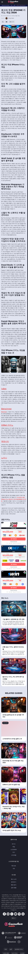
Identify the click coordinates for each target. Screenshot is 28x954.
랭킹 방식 (13, 885)
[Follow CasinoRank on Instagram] (8, 914)
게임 (13, 847)
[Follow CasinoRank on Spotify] (19, 914)
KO (13, 918)
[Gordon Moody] (18, 937)
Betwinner (6, 409)
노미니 (4, 458)
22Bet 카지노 (7, 425)
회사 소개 (13, 879)
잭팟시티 (5, 441)
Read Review (13, 541)
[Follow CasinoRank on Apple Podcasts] (23, 914)
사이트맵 (13, 855)
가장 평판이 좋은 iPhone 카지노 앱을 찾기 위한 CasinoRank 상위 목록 (13, 499)
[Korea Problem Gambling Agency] (8, 937)
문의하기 (13, 882)
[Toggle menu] (2, 2)
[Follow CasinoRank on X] (11, 914)
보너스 (14, 844)
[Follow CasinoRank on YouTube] (15, 914)
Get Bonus (14, 539)
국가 (13, 852)
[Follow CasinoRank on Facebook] (4, 914)
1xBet (4, 389)
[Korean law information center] (22, 933)
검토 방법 (13, 887)
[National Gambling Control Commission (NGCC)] (9, 933)
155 (14, 868)
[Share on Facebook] (6, 22)
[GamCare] (11, 942)
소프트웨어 (14, 849)
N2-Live (14, 866)
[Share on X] (2, 22)
